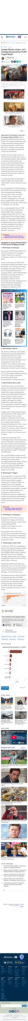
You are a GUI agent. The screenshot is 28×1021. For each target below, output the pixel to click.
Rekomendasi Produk (7, 290)
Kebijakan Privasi (17, 1016)
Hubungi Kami (14, 1017)
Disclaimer (24, 1016)
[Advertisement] (14, 936)
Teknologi (17, 975)
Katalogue (24, 982)
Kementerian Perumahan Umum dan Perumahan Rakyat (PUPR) (13, 136)
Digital (16, 966)
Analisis (9, 982)
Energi (24, 42)
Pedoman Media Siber (7, 1016)
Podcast (23, 985)
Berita (5, 47)
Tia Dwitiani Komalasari (10, 631)
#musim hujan (21, 636)
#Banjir (14, 636)
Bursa (9, 971)
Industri (13, 42)
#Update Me (5, 639)
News (23, 979)
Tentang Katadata (9, 1015)
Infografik (10, 981)
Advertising (16, 1015)
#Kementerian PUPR (6, 636)
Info (2, 988)
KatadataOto (4, 998)
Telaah (16, 981)
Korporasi (10, 972)
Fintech (16, 971)
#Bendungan (13, 639)
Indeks (2, 990)
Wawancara (17, 983)
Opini (16, 982)
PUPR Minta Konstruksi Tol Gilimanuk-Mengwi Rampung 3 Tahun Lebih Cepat (14, 236)
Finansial (10, 966)
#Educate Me (20, 639)
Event (2, 997)
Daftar (24, 1005)
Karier (21, 1015)
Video (23, 977)
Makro (9, 968)
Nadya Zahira (10, 57)
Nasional (3, 968)
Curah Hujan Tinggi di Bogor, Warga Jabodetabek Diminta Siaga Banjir (14, 509)
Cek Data (10, 983)
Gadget (16, 974)
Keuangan (10, 969)
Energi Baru (3, 981)
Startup (16, 972)
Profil (23, 971)
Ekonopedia (24, 966)
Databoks (3, 996)
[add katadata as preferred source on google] (14, 611)
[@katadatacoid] (18, 1011)
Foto (23, 983)
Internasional (19, 42)
